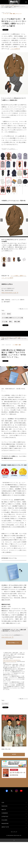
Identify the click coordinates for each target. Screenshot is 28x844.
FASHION (8, 5)
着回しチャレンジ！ (16, 5)
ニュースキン (5, 703)
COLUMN (4, 820)
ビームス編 (4, 321)
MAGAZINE (5, 823)
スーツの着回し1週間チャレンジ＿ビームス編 (12, 317)
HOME (2, 5)
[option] (14, 228)
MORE (14, 754)
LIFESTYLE (8, 337)
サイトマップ (14, 831)
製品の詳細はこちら (13, 642)
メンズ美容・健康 (16, 337)
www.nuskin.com (7, 637)
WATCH (4, 809)
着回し (10, 321)
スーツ (3, 313)
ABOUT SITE (5, 827)
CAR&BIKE (5, 813)
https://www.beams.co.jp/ (9, 292)
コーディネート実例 (7, 13)
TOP (3, 802)
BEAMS (9, 313)
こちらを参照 (14, 48)
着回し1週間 (17, 321)
